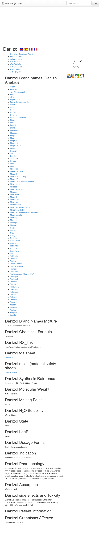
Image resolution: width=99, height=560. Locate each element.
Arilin (12, 94)
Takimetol (14, 256)
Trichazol (14, 258)
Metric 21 (14, 174)
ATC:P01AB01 (16, 72)
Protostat (14, 245)
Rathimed (14, 248)
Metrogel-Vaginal (17, 189)
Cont (12, 109)
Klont (12, 166)
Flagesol (13, 133)
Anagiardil (14, 89)
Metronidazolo (16, 215)
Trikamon (14, 292)
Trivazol (13, 302)
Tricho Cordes (16, 263)
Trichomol (14, 271)
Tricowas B (14, 286)
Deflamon (14, 115)
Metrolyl (13, 197)
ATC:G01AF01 (16, 66)
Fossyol (13, 151)
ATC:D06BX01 (16, 64)
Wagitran (13, 312)
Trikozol (13, 297)
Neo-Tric (13, 230)
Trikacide (14, 289)
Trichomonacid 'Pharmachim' (22, 274)
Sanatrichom (15, 251)
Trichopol (14, 279)
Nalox (12, 227)
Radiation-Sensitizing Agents (22, 54)
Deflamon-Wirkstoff (18, 117)
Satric (12, 253)
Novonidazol (15, 240)
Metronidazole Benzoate (20, 207)
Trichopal (14, 276)
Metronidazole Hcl (17, 210)
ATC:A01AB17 (16, 61)
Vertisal (13, 310)
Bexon (12, 104)
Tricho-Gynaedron (17, 266)
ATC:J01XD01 (16, 69)
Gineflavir (14, 158)
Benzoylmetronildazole (19, 102)
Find (95, 3)
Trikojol (13, 294)
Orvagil (13, 243)
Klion (12, 163)
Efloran (13, 120)
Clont (12, 107)
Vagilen (13, 304)
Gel (11, 153)
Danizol (13, 112)
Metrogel (13, 186)
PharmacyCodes (13, 3)
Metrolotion (14, 194)
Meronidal (14, 168)
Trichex (13, 261)
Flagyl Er (13, 140)
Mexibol (13, 220)
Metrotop (14, 217)
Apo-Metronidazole (18, 92)
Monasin (13, 225)
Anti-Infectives (16, 56)
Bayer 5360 (15, 99)
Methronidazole (16, 171)
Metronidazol (15, 204)
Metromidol (14, 199)
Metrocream (15, 184)
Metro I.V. (14, 179)
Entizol (13, 125)
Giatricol (13, 156)
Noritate (13, 238)
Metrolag (13, 192)
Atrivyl (12, 97)
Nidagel (13, 235)
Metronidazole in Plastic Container (24, 212)
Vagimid (13, 307)
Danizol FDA (10, 357)
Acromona (14, 86)
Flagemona (14, 130)
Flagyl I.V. (14, 143)
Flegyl (12, 148)
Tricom (13, 284)
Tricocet (13, 281)
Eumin (12, 127)
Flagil (12, 135)
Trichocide (14, 268)
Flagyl (12, 138)
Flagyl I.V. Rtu (16, 145)
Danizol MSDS (11, 372)
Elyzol (12, 122)
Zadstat (13, 315)
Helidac (13, 161)
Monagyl (13, 222)
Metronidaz (14, 202)
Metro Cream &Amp (18, 176)
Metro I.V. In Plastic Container (22, 181)
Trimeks (13, 299)
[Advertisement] (49, 26)
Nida (12, 233)
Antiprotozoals (16, 59)
